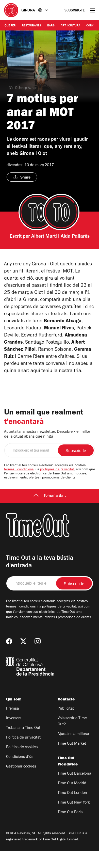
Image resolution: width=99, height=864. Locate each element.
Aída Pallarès (75, 236)
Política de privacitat (23, 738)
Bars (51, 25)
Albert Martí (44, 236)
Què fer (10, 25)
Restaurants (31, 25)
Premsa (12, 709)
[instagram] (38, 641)
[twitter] (23, 641)
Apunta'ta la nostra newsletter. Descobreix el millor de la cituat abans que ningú (47, 434)
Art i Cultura (70, 25)
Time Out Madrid (72, 783)
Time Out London (72, 793)
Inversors (13, 718)
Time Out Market (72, 744)
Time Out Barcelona (74, 774)
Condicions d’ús (19, 757)
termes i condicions (19, 470)
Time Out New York (74, 803)
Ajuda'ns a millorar (73, 734)
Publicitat (66, 709)
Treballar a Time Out (23, 728)
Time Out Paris (70, 812)
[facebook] (9, 641)
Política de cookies (22, 747)
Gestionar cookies (21, 767)
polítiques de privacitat (57, 470)
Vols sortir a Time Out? (72, 721)
